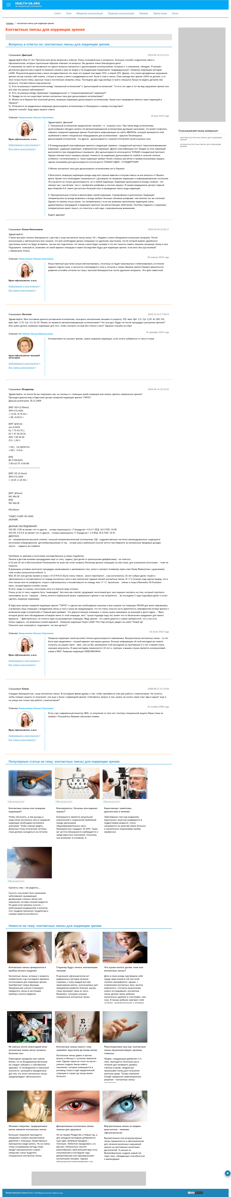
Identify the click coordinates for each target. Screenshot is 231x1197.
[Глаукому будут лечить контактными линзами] (78, 947)
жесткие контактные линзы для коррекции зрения (201, 138)
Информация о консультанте (24, 145)
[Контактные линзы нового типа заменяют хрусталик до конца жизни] (78, 1027)
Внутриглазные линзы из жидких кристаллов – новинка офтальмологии (122, 1129)
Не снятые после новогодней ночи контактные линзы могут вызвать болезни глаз (28, 1050)
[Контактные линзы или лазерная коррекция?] (30, 783)
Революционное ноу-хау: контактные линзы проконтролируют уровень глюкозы (125, 1050)
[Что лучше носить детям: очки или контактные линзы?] (126, 947)
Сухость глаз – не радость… (24, 887)
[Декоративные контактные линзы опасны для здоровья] (78, 1106)
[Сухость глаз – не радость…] (30, 862)
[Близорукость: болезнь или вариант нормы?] (78, 783)
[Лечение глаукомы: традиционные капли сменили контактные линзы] (30, 1106)
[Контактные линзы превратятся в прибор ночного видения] (30, 947)
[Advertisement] (202, 75)
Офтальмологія (16, 801)
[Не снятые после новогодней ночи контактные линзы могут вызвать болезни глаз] (30, 1027)
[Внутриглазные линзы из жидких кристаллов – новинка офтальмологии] (126, 1106)
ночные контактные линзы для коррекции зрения (200, 145)
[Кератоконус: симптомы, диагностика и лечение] (126, 783)
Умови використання (16, 1192)
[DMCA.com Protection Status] (195, 1193)
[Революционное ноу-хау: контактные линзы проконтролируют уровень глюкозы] (126, 1027)
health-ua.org (28, 4)
